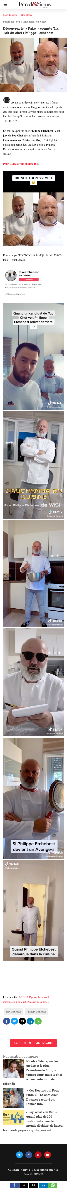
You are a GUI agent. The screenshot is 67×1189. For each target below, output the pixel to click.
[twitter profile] (19, 1155)
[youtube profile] (47, 1155)
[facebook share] (6, 1021)
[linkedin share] (30, 1021)
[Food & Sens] (34, 3)
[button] (14, 1185)
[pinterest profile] (38, 1155)
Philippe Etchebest (36, 1011)
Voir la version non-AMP (45, 1169)
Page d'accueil (10, 14)
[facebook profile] (28, 1155)
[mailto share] (22, 1021)
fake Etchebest (13, 1011)
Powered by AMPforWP (33, 1174)
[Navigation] (4, 4)
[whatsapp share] (38, 1021)
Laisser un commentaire (33, 1043)
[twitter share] (14, 1021)
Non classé (26, 14)
